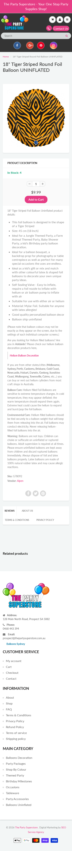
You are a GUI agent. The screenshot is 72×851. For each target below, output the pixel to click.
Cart (9, 666)
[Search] (66, 36)
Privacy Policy (45, 520)
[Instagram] (53, 45)
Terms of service (16, 733)
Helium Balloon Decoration (24, 355)
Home (6, 56)
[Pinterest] (40, 45)
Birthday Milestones (19, 781)
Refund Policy (15, 727)
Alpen (20, 480)
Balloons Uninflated (18, 804)
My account (13, 661)
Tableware (12, 793)
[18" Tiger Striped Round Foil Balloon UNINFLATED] (36, 118)
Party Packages (16, 763)
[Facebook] (17, 45)
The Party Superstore (26, 827)
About (10, 697)
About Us (27, 510)
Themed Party (15, 775)
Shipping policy (16, 738)
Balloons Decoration (19, 757)
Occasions (12, 787)
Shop (9, 703)
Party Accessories (17, 799)
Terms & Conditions (17, 520)
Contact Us (61, 28)
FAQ (9, 709)
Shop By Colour (16, 769)
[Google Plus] (30, 45)
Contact (11, 678)
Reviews (10, 510)
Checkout (12, 672)
